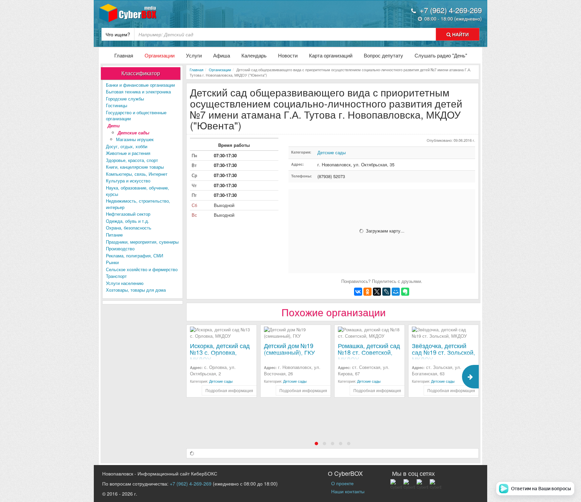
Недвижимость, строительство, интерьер (138, 204)
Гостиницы (116, 105)
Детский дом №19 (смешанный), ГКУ (289, 349)
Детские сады (133, 132)
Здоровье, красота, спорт (132, 160)
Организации (160, 55)
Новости (288, 55)
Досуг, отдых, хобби (126, 146)
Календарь (254, 55)
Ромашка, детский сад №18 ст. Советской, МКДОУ (369, 352)
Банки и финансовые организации (140, 85)
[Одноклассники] (367, 292)
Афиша (221, 55)
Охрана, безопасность (128, 227)
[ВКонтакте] (358, 292)
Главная (123, 55)
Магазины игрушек (135, 139)
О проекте (342, 483)
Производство (120, 248)
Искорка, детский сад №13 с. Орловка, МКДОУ (220, 352)
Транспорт (116, 276)
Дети (114, 125)
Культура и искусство (128, 180)
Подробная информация (229, 390)
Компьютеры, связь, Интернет (136, 174)
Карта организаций (330, 55)
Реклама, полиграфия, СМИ (134, 255)
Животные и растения (128, 153)
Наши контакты (347, 491)
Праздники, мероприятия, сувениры (142, 242)
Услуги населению (125, 283)
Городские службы (125, 98)
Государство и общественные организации (136, 115)
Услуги (194, 55)
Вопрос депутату (383, 55)
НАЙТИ (460, 34)
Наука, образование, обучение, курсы (137, 190)
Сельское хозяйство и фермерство (142, 269)
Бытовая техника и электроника (138, 91)
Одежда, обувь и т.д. (127, 221)
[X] (377, 292)
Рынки (112, 262)
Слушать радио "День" (441, 55)
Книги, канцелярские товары (135, 167)
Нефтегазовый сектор (128, 214)
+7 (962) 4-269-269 (190, 483)
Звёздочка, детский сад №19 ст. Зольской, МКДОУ (443, 352)
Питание (114, 235)
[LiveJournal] (386, 292)
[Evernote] (405, 292)
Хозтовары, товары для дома (136, 290)
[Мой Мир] (396, 292)
